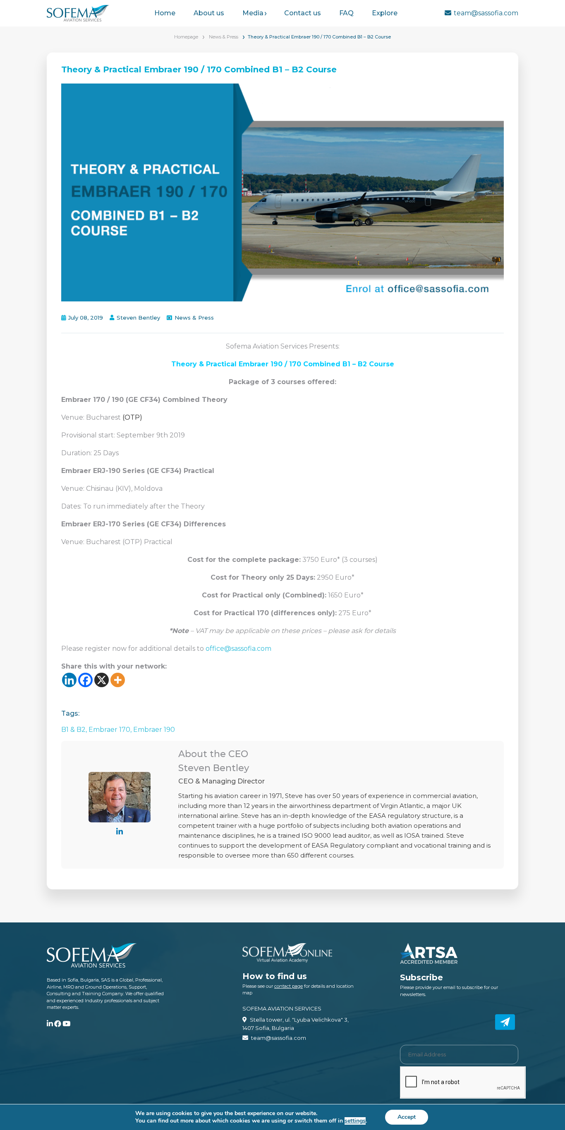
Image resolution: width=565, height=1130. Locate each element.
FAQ (346, 13)
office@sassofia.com (238, 648)
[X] (101, 680)
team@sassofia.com (486, 13)
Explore (384, 13)
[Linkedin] (69, 680)
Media (252, 13)
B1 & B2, (75, 729)
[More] (117, 680)
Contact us (302, 13)
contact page (288, 986)
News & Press (223, 37)
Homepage (186, 37)
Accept (406, 1117)
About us (209, 13)
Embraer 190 (154, 729)
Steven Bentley (138, 317)
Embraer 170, (111, 729)
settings (355, 1121)
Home (164, 13)
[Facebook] (85, 680)
